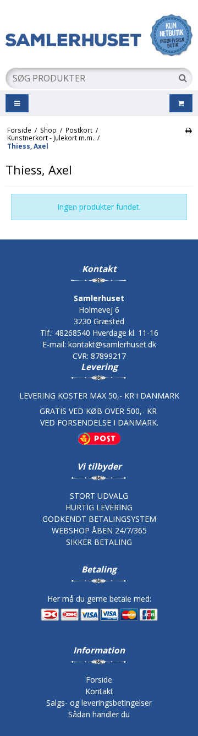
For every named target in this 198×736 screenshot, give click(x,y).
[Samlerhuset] (99, 35)
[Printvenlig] (188, 130)
